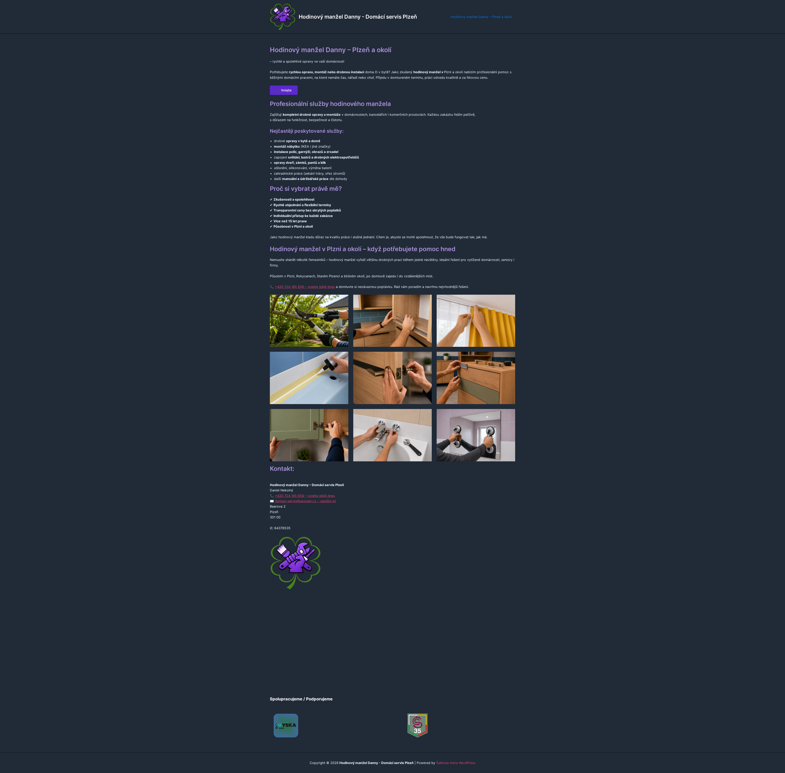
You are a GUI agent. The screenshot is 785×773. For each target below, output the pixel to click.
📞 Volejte (284, 90)
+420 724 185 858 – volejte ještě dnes (305, 287)
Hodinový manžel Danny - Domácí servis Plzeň (358, 16)
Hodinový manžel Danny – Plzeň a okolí (481, 17)
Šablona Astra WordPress (455, 763)
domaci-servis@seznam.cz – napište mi (305, 501)
